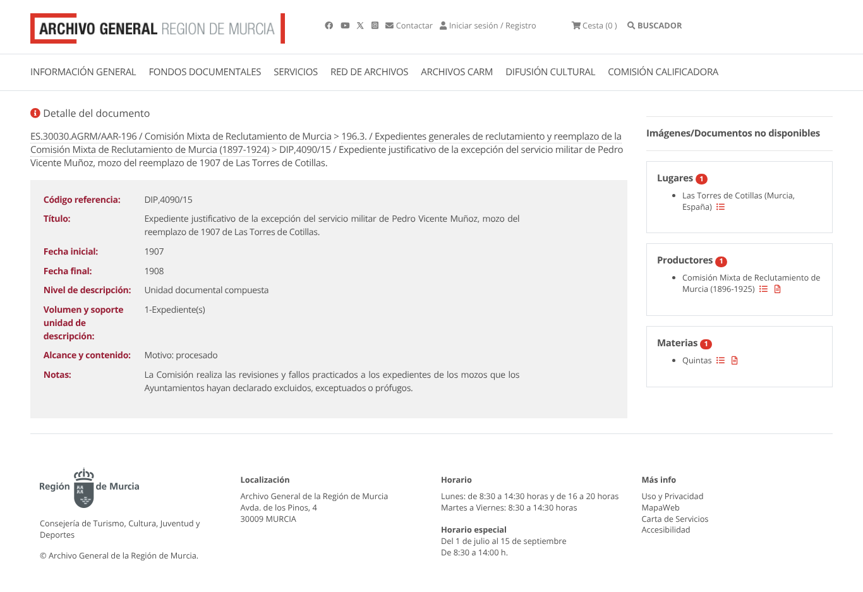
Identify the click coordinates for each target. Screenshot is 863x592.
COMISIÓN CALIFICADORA (663, 72)
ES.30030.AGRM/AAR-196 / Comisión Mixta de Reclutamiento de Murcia (181, 136)
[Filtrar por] (720, 206)
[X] (361, 25)
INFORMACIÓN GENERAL (83, 72)
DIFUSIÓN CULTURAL (550, 72)
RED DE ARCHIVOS (369, 72)
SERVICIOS (296, 72)
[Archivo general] (157, 26)
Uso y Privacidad (673, 496)
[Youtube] (346, 25)
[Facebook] (330, 25)
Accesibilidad (666, 529)
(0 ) (599, 25)
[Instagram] (375, 25)
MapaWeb (661, 507)
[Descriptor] (777, 288)
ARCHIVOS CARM (457, 72)
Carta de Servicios (675, 518)
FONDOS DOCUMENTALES (204, 72)
